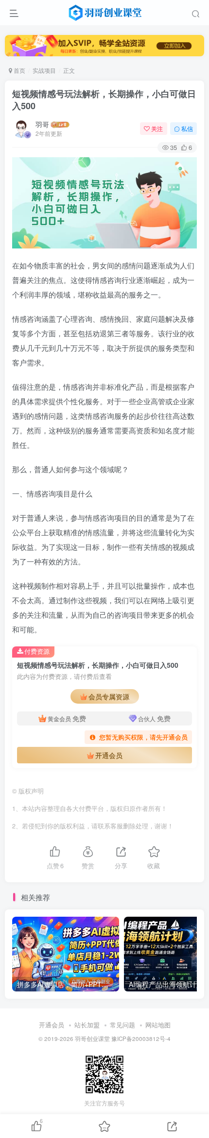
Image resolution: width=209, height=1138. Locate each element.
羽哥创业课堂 (92, 1038)
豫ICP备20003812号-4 (141, 1038)
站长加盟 (87, 1024)
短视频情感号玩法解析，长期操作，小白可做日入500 (104, 99)
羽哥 (42, 124)
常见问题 (122, 1024)
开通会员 (108, 755)
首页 (18, 70)
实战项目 (44, 70)
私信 (187, 128)
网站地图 (158, 1024)
